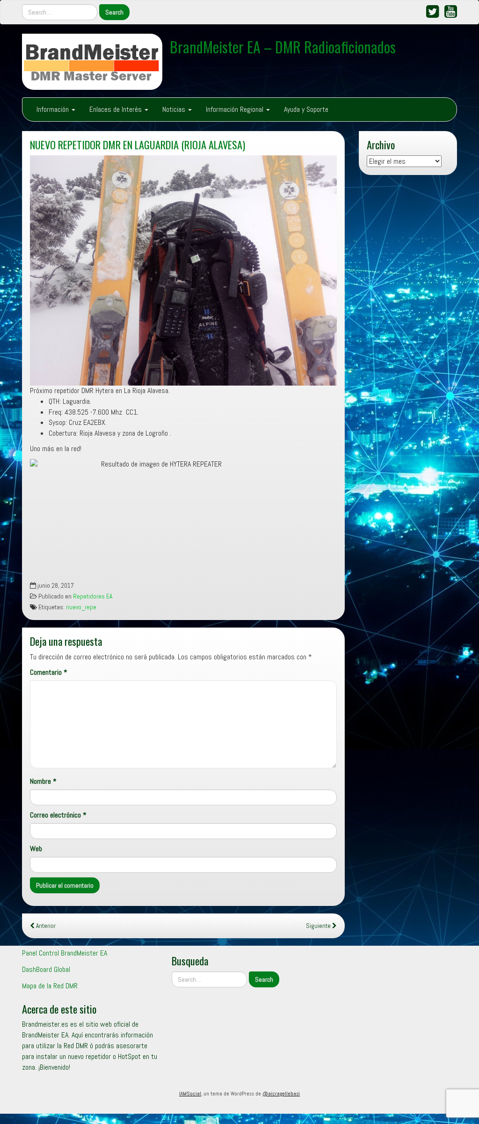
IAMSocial (190, 1093)
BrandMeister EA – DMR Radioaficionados (283, 47)
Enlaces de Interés (116, 109)
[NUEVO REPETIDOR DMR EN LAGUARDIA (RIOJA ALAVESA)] (183, 270)
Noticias (174, 109)
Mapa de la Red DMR (50, 986)
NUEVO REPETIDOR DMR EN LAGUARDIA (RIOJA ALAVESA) (137, 144)
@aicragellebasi (281, 1093)
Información (53, 109)
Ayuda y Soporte (306, 109)
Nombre (43, 781)
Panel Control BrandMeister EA (64, 953)
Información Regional (235, 109)
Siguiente (319, 926)
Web (36, 849)
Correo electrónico (58, 815)
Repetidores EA (92, 596)
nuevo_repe (81, 607)
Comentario (48, 672)
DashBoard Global (46, 969)
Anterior (45, 926)
